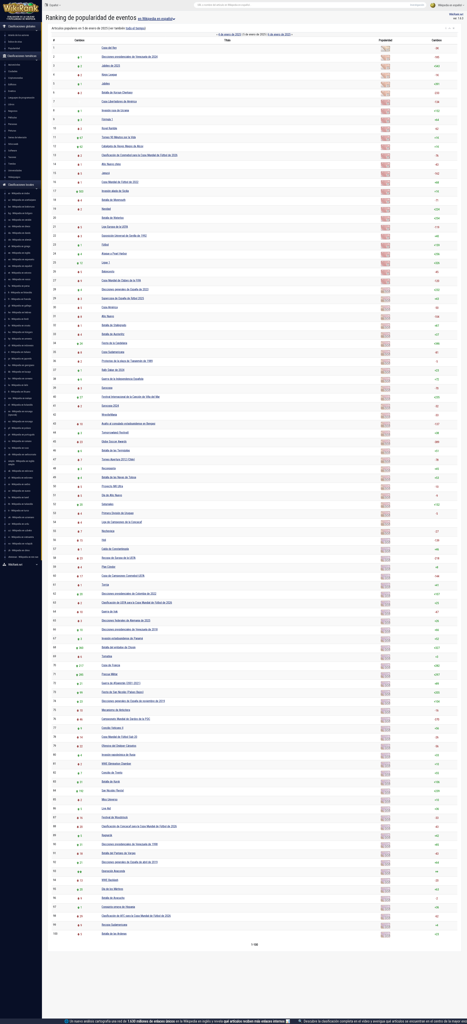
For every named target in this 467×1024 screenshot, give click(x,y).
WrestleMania (109, 414)
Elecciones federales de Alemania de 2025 (126, 620)
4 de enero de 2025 (229, 34)
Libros (11, 104)
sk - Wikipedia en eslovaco (20, 471)
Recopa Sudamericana (114, 924)
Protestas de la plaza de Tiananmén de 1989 (127, 361)
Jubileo (106, 83)
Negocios (12, 111)
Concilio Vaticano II (112, 728)
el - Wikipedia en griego (19, 246)
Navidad (106, 209)
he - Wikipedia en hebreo (19, 312)
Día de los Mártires (112, 889)
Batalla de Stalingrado (114, 325)
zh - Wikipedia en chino (19, 550)
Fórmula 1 (107, 119)
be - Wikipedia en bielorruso (21, 206)
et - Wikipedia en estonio (19, 272)
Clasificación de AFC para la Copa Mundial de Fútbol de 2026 (136, 916)
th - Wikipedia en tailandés (20, 504)
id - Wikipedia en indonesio (21, 345)
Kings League (109, 74)
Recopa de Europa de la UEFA (119, 558)
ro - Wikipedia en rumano (20, 441)
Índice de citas (15, 41)
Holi (104, 540)
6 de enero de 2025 (279, 34)
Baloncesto (108, 271)
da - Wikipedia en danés (19, 233)
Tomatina (107, 656)
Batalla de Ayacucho (113, 898)
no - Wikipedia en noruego (20, 421)
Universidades (15, 170)
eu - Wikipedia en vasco (19, 279)
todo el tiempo (135, 28)
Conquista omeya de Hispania (118, 907)
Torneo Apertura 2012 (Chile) (118, 459)
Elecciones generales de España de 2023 (125, 289)
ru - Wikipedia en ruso (18, 448)
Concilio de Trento (112, 772)
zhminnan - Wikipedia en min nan (23, 557)
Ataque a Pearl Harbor (114, 253)
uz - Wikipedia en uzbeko (20, 530)
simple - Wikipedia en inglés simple (21, 463)
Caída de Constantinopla (115, 549)
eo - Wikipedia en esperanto (21, 259)
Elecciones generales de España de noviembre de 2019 (133, 701)
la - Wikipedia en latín (18, 385)
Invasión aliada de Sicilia (115, 191)
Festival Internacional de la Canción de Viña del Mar (131, 396)
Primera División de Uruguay (118, 513)
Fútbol (105, 244)
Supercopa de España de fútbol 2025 (123, 298)
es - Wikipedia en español (20, 266)
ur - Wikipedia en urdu (18, 524)
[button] (446, 28)
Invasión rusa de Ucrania (115, 110)
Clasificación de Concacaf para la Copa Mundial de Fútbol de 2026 (139, 826)
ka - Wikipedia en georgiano (21, 365)
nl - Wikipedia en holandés (20, 404)
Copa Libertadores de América (119, 101)
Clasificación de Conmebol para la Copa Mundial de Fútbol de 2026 (139, 155)
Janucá (106, 173)
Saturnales (107, 504)
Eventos (12, 91)
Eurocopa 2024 (110, 405)
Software (12, 150)
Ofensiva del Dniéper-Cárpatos (119, 745)
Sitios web (13, 144)
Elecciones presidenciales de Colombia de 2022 (129, 593)
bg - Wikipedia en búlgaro (20, 213)
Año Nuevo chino (111, 164)
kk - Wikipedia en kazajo (19, 371)
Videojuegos (14, 177)
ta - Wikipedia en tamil (18, 497)
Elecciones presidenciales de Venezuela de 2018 (130, 629)
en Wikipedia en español (155, 18)
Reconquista (109, 468)
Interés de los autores (18, 35)
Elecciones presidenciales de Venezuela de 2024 (130, 56)
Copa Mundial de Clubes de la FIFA (121, 280)
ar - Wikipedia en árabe (19, 193)
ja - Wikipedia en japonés (20, 358)
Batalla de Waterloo (113, 218)
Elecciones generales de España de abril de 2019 (130, 862)
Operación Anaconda (113, 871)
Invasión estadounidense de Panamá (122, 638)
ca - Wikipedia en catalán (19, 219)
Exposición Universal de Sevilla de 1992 (124, 235)
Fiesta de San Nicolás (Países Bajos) (123, 692)
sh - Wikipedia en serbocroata (22, 454)
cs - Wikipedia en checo (19, 226)
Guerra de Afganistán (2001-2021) (121, 683)
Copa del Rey (109, 47)
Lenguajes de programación (21, 97)
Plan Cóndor (108, 567)
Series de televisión (17, 137)
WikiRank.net (456, 14)
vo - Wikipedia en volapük (20, 543)
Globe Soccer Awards (114, 441)
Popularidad (14, 48)
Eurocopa (107, 388)
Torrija (105, 584)
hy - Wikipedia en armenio (20, 338)
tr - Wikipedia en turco (18, 510)
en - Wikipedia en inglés (19, 252)
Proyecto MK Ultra (112, 486)
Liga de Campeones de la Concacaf (122, 522)
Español (54, 5)
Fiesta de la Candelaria (114, 343)
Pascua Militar (110, 674)
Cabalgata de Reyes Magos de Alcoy (122, 146)
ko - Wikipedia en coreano (20, 378)
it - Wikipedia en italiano (19, 352)
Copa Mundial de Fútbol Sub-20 (119, 737)
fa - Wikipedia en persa (19, 286)
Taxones (12, 157)
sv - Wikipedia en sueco (19, 490)
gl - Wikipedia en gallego (19, 305)
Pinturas (12, 130)
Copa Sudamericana (113, 352)
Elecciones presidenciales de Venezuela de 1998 (130, 844)
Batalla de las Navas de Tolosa (119, 477)
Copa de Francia (111, 665)
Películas (12, 117)
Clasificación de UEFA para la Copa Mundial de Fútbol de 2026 (137, 602)
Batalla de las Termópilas (116, 450)
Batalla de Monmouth (114, 200)
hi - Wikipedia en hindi (18, 319)
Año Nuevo (108, 316)
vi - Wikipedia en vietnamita (21, 537)
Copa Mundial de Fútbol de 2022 (120, 182)
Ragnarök (107, 835)
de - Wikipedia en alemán (19, 239)
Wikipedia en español (449, 5)
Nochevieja (108, 531)
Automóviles (14, 64)
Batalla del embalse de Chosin (119, 647)
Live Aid (106, 808)
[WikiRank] (21, 8)
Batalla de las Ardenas (114, 933)
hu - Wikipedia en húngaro (20, 332)
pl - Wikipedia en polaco (19, 428)
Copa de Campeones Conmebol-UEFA (123, 575)
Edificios (12, 84)
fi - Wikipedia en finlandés (20, 292)
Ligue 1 (106, 262)
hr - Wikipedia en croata (19, 325)
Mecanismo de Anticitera (116, 710)
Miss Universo (109, 799)
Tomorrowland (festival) (115, 432)
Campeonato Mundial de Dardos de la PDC (126, 719)
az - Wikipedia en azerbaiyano (22, 200)
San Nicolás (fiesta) (113, 790)
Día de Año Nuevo (112, 495)
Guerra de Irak (110, 611)
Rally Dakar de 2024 (113, 370)
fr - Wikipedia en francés (19, 299)
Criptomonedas (15, 78)
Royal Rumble (109, 128)
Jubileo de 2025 (111, 65)
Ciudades (12, 71)
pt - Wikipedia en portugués (21, 434)
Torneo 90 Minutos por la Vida (119, 137)
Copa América (110, 307)
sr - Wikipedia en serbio (19, 484)
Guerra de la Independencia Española (122, 379)
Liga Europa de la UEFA (115, 226)
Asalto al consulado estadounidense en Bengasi (128, 423)
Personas (12, 124)
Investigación (417, 4)
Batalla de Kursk (111, 781)
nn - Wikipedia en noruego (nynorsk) (20, 413)
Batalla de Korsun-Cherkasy (117, 92)
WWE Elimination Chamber (116, 763)
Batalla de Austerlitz (113, 334)
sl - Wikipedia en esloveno (20, 477)
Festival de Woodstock (115, 817)
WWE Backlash (110, 880)
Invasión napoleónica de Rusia (118, 754)
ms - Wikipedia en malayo (20, 398)
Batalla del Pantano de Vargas (119, 853)
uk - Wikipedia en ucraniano (21, 517)
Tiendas (12, 163)
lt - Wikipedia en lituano (19, 391)
